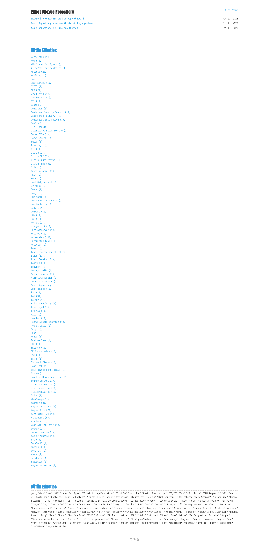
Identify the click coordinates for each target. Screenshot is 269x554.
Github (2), (38, 152)
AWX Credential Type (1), (46, 64)
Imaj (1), (36, 193)
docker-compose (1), (43, 435)
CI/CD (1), (37, 86)
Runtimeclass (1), (42, 340)
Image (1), (37, 189)
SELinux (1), (38, 347)
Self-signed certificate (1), (48, 369)
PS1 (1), (36, 292)
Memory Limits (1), (42, 270)
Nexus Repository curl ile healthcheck (54, 27)
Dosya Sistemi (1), (42, 138)
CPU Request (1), (41, 97)
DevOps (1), (38, 123)
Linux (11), (38, 255)
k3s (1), (36, 439)
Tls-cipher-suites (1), (45, 384)
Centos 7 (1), (39, 104)
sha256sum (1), (40, 461)
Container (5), (40, 108)
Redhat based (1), (42, 325)
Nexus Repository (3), (44, 285)
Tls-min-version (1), (43, 388)
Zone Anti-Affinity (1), (45, 424)
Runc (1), (36, 332)
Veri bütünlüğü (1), (43, 413)
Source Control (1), (43, 380)
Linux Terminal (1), (43, 259)
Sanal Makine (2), (42, 366)
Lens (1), (36, 248)
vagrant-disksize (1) (43, 465)
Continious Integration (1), (48, 119)
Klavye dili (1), (41, 226)
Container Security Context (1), (50, 112)
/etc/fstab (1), (40, 56)
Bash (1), (36, 79)
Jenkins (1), (38, 211)
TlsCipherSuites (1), (43, 391)
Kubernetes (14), (41, 237)
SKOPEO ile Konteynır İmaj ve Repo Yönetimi (57, 18)
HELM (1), (36, 174)
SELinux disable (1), (43, 351)
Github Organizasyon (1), (46, 160)
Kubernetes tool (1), (43, 241)
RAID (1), (36, 314)
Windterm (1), (39, 421)
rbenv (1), (37, 454)
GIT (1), (36, 149)
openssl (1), (38, 447)
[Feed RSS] (135, 539)
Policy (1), (38, 299)
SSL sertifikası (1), (43, 362)
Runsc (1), (37, 336)
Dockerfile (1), (40, 134)
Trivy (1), (37, 395)
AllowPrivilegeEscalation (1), (49, 68)
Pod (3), (36, 296)
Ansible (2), (38, 71)
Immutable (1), (40, 196)
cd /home (232, 10)
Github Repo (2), (41, 163)
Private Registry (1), (44, 303)
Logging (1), (38, 263)
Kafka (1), (37, 218)
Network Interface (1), (45, 281)
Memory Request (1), (43, 274)
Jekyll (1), (38, 207)
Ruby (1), (36, 329)
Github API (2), (40, 156)
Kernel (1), (38, 222)
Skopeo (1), (38, 373)
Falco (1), (37, 141)
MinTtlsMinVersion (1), (45, 277)
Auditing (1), (39, 75)
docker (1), (38, 428)
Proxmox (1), (38, 310)
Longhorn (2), (39, 266)
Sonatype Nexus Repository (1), (50, 377)
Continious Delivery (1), (46, 115)
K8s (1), (36, 215)
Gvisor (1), (38, 167)
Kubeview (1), (39, 244)
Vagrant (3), (38, 402)
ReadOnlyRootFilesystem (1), (48, 321)
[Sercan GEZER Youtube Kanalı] (138, 539)
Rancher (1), (38, 318)
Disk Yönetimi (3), (42, 126)
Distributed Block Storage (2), (50, 130)
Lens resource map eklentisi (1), (51, 252)
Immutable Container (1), (46, 200)
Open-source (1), (41, 288)
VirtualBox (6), (40, 417)
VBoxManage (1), (40, 399)
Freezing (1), (39, 145)
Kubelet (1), (38, 233)
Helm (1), (36, 178)
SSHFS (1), (37, 358)
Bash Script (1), (41, 82)
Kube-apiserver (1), (43, 229)
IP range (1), (39, 185)
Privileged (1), (40, 307)
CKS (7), (36, 90)
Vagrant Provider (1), (44, 406)
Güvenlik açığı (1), (43, 171)
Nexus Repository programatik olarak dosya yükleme (62, 23)
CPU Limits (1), (40, 93)
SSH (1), (36, 355)
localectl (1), (40, 443)
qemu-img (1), (39, 450)
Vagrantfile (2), (41, 410)
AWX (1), (36, 60)
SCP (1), (36, 344)
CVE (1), (36, 101)
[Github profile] (131, 539)
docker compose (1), (43, 432)
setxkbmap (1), (40, 458)
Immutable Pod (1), (42, 204)
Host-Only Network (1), (45, 182)
